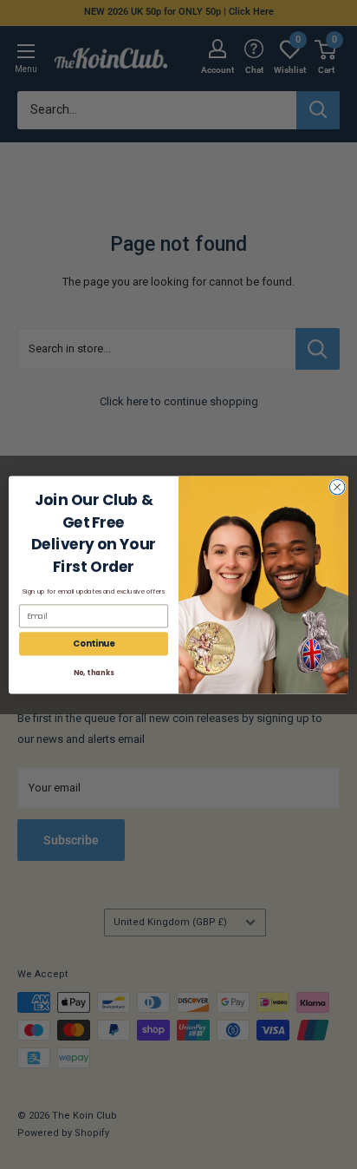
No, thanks (94, 672)
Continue (93, 643)
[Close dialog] (337, 487)
